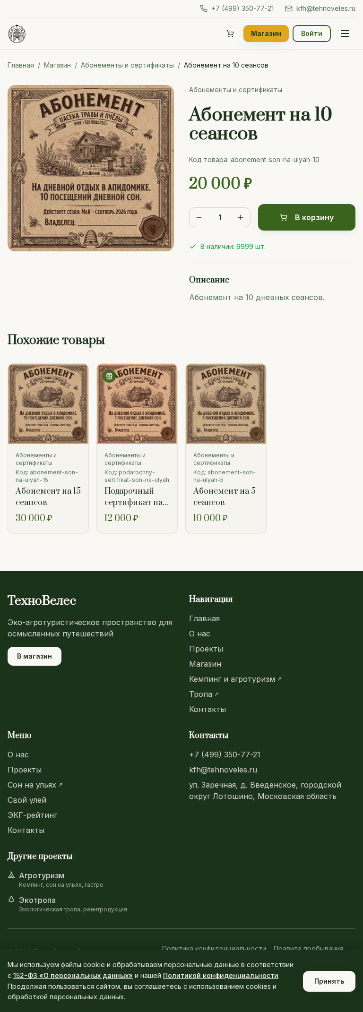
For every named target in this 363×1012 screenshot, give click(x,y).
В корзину (314, 217)
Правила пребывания (309, 948)
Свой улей (27, 800)
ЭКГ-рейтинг (32, 815)
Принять (329, 981)
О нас (199, 633)
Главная (21, 65)
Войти (311, 33)
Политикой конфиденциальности (220, 975)
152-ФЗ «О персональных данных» (73, 975)
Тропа (204, 694)
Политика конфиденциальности (214, 948)
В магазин (34, 656)
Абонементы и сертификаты (127, 65)
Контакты (207, 709)
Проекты (206, 648)
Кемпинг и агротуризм (235, 679)
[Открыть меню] (345, 33)
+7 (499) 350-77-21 (242, 8)
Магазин (266, 33)
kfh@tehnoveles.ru (325, 8)
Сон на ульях (35, 784)
